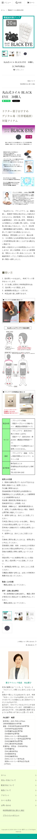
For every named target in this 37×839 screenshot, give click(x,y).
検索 (19, 2)
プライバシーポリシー (11, 815)
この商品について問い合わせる (26, 641)
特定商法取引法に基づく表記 (13, 810)
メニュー (7, 2)
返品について (31, 81)
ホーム (3, 10)
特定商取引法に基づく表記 (27, 84)
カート (32, 2)
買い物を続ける (30, 645)
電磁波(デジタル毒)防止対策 (15, 10)
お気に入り (19, 70)
